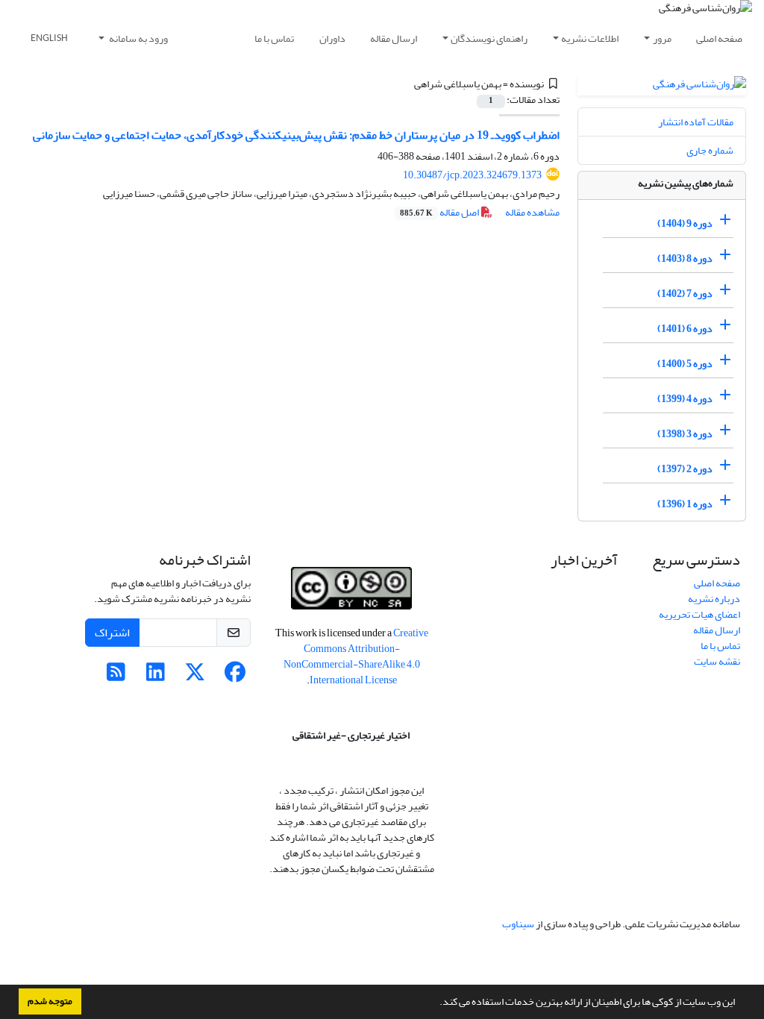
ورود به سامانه (137, 38)
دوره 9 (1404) (685, 223)
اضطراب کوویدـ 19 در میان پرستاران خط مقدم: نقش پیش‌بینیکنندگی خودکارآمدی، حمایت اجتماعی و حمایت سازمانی (296, 135)
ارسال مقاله (393, 38)
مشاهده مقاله (532, 212)
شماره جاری (709, 150)
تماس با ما (274, 38)
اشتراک (112, 632)
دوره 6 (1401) (685, 329)
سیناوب (518, 924)
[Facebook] (235, 676)
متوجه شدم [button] (50, 1001)
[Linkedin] (156, 676)
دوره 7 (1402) (685, 293)
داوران (332, 38)
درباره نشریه (714, 599)
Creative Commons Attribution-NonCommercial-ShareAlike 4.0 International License (356, 656)
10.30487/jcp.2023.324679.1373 (472, 175)
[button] (435, 1003)
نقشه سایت (717, 661)
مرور (662, 38)
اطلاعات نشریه (590, 38)
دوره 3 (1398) (685, 434)
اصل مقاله (440, 212)
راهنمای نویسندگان (489, 38)
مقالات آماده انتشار (695, 122)
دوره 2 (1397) (685, 469)
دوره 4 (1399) (685, 399)
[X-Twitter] (195, 676)
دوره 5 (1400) (685, 364)
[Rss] (116, 676)
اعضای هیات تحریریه (699, 614)
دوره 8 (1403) (685, 258)
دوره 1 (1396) (685, 504)
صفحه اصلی (719, 38)
